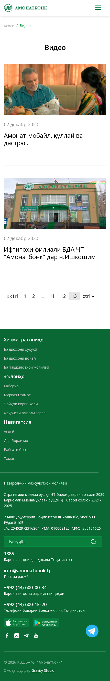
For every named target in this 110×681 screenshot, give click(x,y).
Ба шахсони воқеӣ (20, 358)
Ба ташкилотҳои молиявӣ (26, 367)
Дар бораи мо (16, 440)
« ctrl (12, 296)
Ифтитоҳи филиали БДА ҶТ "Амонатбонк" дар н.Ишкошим (50, 253)
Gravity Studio (42, 670)
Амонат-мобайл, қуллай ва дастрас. (43, 139)
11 (52, 296)
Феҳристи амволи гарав (25, 412)
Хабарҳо (11, 385)
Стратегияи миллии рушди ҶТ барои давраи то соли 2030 (54, 494)
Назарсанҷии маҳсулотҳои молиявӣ (35, 483)
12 (63, 296)
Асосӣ (9, 25)
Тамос (9, 458)
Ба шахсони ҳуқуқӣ (20, 349)
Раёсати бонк (16, 449)
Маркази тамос (17, 394)
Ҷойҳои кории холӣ (21, 403)
